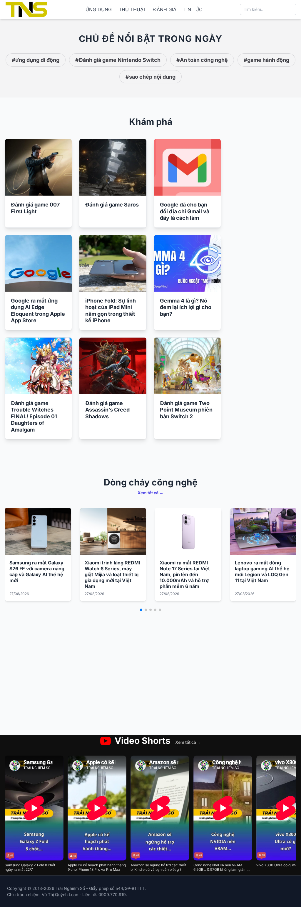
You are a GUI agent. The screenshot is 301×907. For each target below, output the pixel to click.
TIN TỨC (193, 9)
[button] (141, 610)
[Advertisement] (263, 227)
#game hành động (266, 60)
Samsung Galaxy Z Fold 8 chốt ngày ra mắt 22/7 (30, 867)
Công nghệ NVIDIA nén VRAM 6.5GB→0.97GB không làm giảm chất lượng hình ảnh (220, 867)
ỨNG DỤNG (99, 9)
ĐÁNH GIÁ (164, 9)
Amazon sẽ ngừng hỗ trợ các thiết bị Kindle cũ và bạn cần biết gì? (158, 867)
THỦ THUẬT (132, 9)
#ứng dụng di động (35, 60)
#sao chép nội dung (150, 77)
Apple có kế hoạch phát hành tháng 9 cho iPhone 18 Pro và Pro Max (97, 867)
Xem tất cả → (150, 492)
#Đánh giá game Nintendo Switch (117, 60)
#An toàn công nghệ (202, 60)
